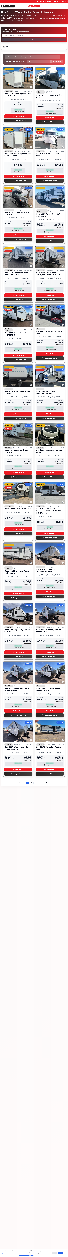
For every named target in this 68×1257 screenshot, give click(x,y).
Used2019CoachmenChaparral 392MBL (45, 571)
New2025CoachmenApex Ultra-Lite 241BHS (16, 274)
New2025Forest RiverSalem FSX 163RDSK (17, 334)
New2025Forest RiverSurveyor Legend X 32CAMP (48, 274)
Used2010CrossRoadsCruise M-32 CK (17, 451)
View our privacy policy (26, 1255)
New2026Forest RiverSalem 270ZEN (17, 392)
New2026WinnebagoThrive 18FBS (49, 96)
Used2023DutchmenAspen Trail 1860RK (16, 572)
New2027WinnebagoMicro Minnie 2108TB (48, 631)
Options (48, 1253)
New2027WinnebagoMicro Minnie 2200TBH (17, 748)
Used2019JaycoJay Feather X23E (49, 748)
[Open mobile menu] (65, 6)
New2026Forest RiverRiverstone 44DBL (46, 392)
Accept (60, 1253)
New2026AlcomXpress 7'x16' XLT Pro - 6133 (17, 155)
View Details (19, 116)
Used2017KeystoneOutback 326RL (49, 332)
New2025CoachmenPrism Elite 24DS (16, 214)
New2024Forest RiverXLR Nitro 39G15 (48, 215)
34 (43, 783)
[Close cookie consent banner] (65, 1253)
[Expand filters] (64, 47)
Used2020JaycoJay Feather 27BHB (17, 631)
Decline (54, 1253)
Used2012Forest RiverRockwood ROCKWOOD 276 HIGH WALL (48, 511)
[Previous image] (5, 78)
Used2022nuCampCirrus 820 (17, 509)
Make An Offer (18, 107)
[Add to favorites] (31, 87)
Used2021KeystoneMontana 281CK (49, 451)
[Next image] (30, 78)
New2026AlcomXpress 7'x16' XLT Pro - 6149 (17, 95)
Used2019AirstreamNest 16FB (47, 155)
